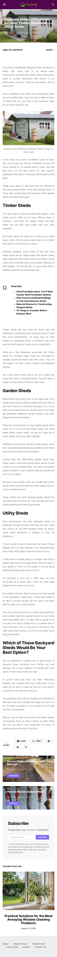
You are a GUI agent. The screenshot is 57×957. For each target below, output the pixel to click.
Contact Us (40, 947)
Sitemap (26, 947)
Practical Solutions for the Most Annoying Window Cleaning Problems (28, 919)
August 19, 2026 (28, 928)
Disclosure (12, 947)
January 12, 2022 (22, 33)
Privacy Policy (20, 944)
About (6, 944)
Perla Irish (8, 33)
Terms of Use (38, 944)
